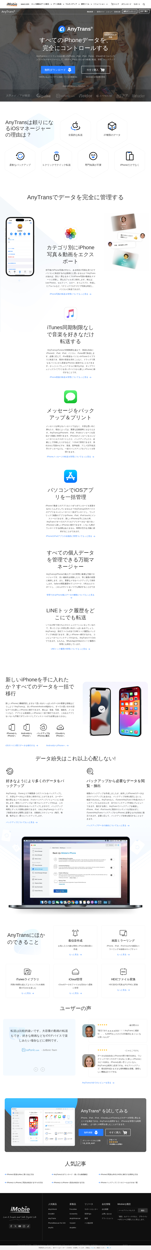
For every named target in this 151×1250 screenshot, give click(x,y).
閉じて (109, 1248)
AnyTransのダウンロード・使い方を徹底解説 (71, 1174)
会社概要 (105, 1209)
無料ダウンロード (130, 11)
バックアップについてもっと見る (20, 822)
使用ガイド (101, 12)
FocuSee (73, 1209)
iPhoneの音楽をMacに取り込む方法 (20, 1174)
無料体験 (88, 1132)
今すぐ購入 (144, 11)
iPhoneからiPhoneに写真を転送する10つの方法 (25, 1182)
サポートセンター (91, 1209)
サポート (137, 4)
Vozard (72, 1223)
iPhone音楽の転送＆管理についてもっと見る (69, 377)
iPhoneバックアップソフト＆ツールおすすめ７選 (119, 1182)
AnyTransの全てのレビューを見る (96, 1082)
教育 (86, 1218)
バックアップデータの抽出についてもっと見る (106, 825)
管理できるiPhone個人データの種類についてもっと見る (70, 595)
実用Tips (88, 1214)
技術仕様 (117, 12)
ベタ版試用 (89, 1223)
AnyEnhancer (75, 1218)
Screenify (73, 1214)
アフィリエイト (107, 1218)
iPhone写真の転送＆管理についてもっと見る (69, 294)
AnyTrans (8, 11)
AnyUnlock (52, 1209)
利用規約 (94, 1245)
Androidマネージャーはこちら (74, 86)
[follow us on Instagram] (23, 1226)
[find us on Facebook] (11, 1226)
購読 (142, 1210)
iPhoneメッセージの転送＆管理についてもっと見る (69, 456)
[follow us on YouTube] (19, 1226)
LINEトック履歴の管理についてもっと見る (69, 649)
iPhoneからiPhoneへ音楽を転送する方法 (69, 1182)
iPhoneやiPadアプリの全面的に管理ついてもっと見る (69, 536)
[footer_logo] (19, 1214)
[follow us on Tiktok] (28, 1226)
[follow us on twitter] (15, 1226)
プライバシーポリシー (70, 1245)
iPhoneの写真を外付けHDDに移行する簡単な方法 (119, 1174)
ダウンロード (126, 4)
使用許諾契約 (85, 1245)
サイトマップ (104, 1245)
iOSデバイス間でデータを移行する (20, 745)
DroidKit (51, 1214)
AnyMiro (73, 1227)
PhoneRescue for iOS (56, 1223)
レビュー (109, 12)
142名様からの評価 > (116, 1144)
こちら (92, 1248)
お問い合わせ (107, 1214)
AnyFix (50, 1227)
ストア (116, 4)
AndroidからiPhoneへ (55, 745)
